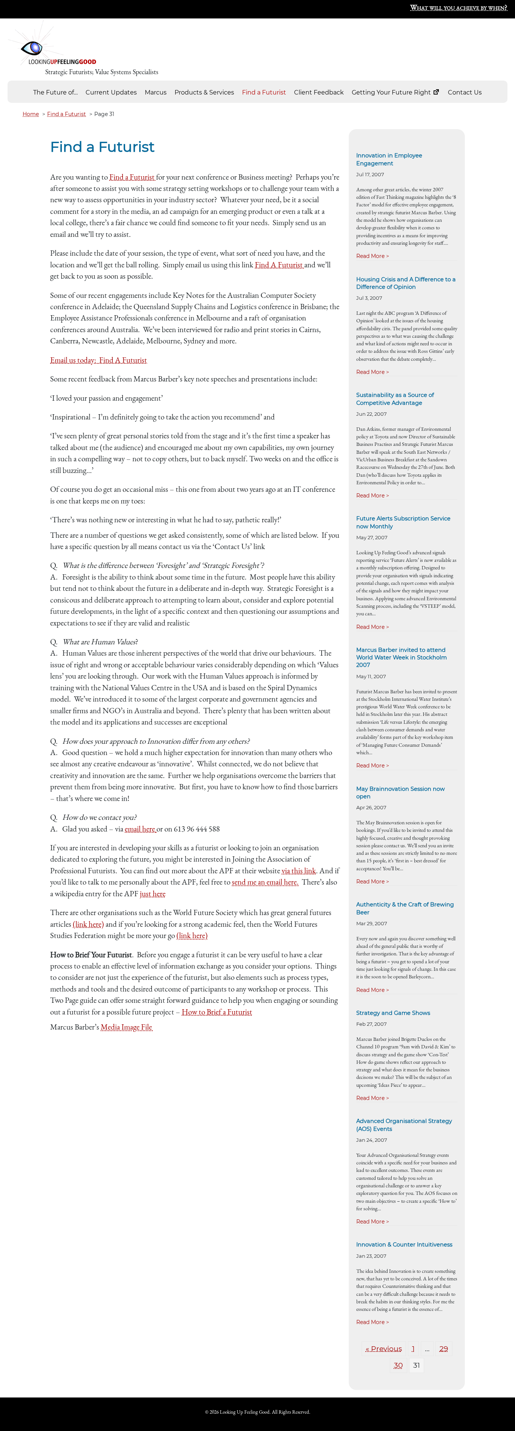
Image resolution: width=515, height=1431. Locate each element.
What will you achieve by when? (458, 7)
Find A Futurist (279, 264)
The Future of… (55, 92)
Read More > (372, 256)
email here (140, 829)
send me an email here (264, 882)
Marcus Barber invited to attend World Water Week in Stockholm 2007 (401, 658)
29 (444, 1348)
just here (153, 893)
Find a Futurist (264, 92)
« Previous (384, 1348)
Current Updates (111, 92)
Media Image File (127, 1027)
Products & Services (204, 92)
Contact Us (465, 92)
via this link (299, 870)
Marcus (156, 92)
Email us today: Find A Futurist (98, 360)
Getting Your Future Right (392, 92)
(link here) (88, 924)
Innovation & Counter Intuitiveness (404, 1244)
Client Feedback (319, 92)
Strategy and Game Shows (393, 1013)
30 (398, 1365)
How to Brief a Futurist (217, 1012)
